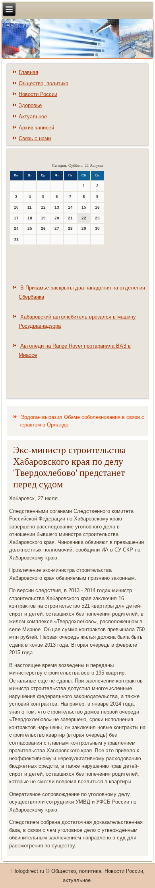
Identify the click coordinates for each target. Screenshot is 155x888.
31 (16, 239)
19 (43, 218)
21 (70, 218)
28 (70, 228)
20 (56, 218)
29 (83, 228)
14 (70, 207)
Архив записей (36, 128)
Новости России (38, 94)
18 (29, 218)
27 (56, 228)
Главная (28, 72)
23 (97, 218)
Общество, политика (43, 83)
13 (56, 207)
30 (97, 228)
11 (29, 207)
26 (43, 228)
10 (16, 207)
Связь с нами (35, 138)
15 (83, 207)
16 (97, 207)
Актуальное (33, 116)
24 (16, 228)
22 (83, 218)
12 (43, 207)
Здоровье (30, 105)
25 (29, 228)
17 (16, 218)
